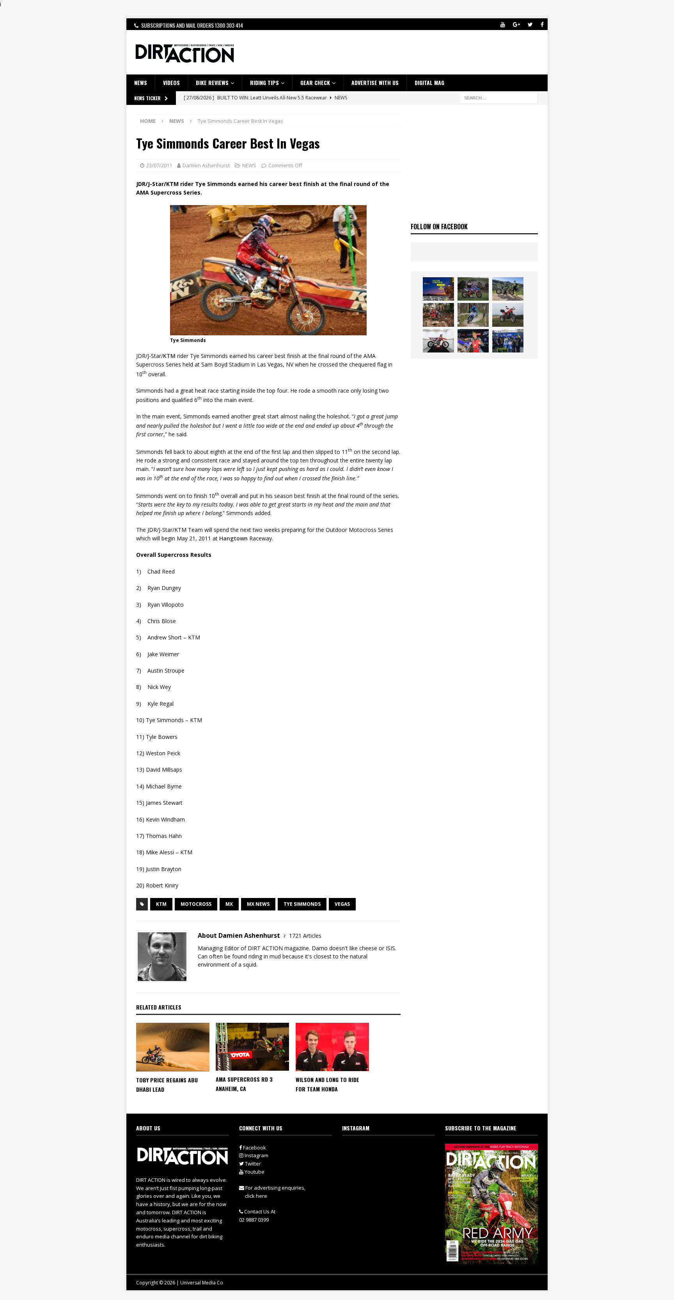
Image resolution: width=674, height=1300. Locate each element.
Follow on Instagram (393, 1164)
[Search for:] (499, 97)
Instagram (255, 1155)
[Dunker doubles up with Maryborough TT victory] (473, 340)
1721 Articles (305, 935)
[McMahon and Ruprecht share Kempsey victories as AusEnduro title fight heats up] (473, 314)
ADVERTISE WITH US (375, 82)
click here (256, 1195)
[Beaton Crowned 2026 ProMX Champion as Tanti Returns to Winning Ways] (507, 340)
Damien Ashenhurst (206, 165)
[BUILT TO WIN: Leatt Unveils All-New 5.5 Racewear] (438, 289)
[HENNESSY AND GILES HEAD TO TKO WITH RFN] (438, 314)
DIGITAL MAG (429, 82)
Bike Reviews (212, 82)
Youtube (253, 1171)
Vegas (342, 904)
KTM (169, 356)
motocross (196, 904)
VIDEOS (171, 82)
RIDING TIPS (264, 82)
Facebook (254, 1147)
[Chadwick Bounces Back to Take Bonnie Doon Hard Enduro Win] (473, 289)
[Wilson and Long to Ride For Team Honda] (332, 1047)
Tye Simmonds (302, 904)
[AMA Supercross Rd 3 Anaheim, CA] (252, 1047)
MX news (258, 904)
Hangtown (233, 538)
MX (229, 904)
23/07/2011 (159, 165)
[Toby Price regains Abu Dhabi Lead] (172, 1047)
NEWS (140, 82)
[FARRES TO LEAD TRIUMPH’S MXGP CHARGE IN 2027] (507, 289)
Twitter (252, 1163)
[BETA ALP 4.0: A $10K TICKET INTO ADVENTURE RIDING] (507, 314)
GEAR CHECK (315, 82)
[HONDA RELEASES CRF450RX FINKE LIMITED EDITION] (438, 340)
